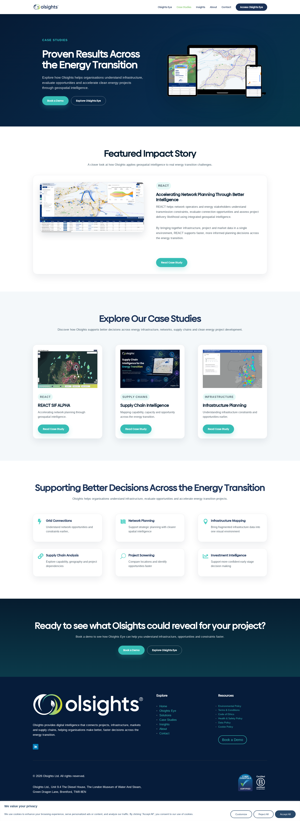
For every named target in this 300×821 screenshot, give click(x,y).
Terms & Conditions (229, 710)
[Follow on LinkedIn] (35, 746)
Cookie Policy (225, 726)
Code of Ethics (226, 714)
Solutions (165, 715)
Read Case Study (171, 262)
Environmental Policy (229, 706)
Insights (200, 7)
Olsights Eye (165, 7)
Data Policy (224, 722)
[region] (150, 811)
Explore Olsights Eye (88, 100)
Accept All (285, 814)
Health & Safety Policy (230, 718)
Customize (241, 814)
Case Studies (184, 7)
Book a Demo (55, 100)
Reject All (264, 814)
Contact (226, 7)
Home (163, 706)
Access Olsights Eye (251, 7)
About (213, 7)
